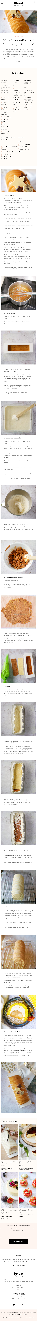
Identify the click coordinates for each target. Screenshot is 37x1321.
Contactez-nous (18, 1265)
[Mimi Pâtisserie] (18, 3)
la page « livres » (22, 1037)
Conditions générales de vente (11, 1317)
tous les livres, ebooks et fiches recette (15, 1052)
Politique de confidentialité (27, 1317)
